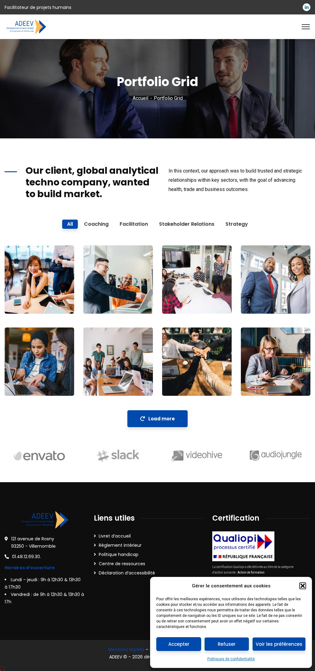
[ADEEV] (26, 26)
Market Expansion (186, 370)
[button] (303, 586)
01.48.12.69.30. (26, 557)
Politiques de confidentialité (231, 659)
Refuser (227, 644)
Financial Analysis (263, 370)
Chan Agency (182, 288)
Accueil (140, 98)
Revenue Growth (105, 362)
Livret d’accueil (115, 536)
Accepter (178, 644)
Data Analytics (263, 288)
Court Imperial (26, 370)
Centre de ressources (122, 564)
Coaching (25, 301)
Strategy (260, 301)
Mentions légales (126, 649)
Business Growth (26, 288)
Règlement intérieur (120, 545)
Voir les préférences (279, 644)
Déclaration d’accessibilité (127, 573)
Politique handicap (118, 554)
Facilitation (27, 383)
